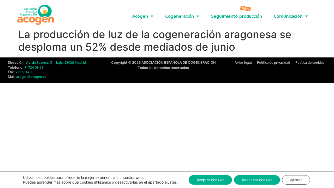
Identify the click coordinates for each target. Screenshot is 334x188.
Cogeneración (179, 16)
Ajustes (296, 180)
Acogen (140, 16)
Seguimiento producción (236, 16)
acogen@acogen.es (31, 76)
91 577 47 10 (24, 72)
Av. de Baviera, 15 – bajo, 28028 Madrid (55, 62)
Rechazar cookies (257, 180)
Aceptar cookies (210, 180)
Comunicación (288, 16)
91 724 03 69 (34, 67)
